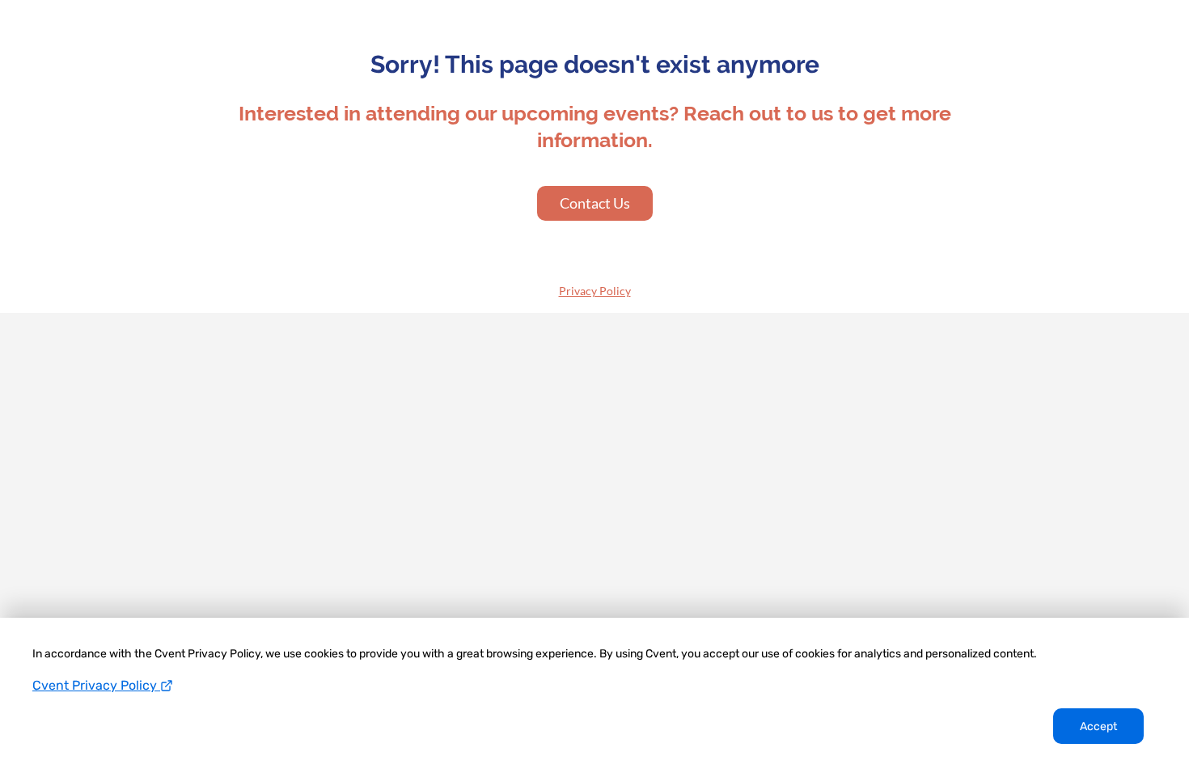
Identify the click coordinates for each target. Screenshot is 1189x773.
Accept (1098, 726)
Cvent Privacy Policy (96, 685)
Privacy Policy (595, 291)
